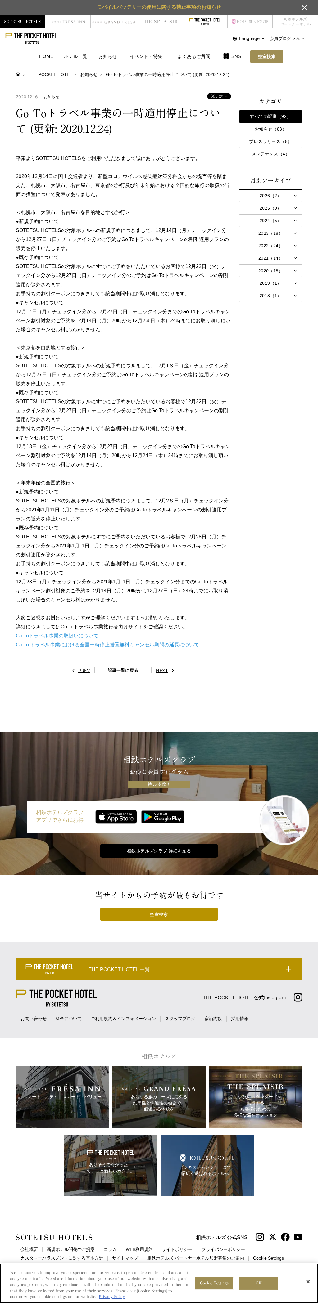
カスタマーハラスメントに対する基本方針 (61, 1258)
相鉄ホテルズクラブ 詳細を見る (159, 850)
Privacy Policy (112, 1297)
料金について (69, 1018)
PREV (84, 670)
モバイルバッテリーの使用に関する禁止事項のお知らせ (159, 7)
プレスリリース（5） (270, 141)
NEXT (162, 670)
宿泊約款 (213, 1018)
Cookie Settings (214, 1283)
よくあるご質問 (194, 56)
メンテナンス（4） (271, 153)
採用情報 (239, 1018)
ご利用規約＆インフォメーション (123, 1018)
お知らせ (107, 56)
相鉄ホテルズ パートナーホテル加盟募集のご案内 (195, 1258)
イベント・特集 (146, 56)
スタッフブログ (180, 1018)
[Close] (308, 1281)
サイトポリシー (177, 1249)
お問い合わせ (33, 1018)
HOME (46, 56)
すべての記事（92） (270, 116)
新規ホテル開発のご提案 (71, 1249)
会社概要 (29, 1249)
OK (259, 1283)
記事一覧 (123, 670)
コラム (110, 1249)
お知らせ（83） (271, 129)
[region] (159, 1283)
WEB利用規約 (139, 1249)
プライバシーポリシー (223, 1249)
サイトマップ (125, 1258)
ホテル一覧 (75, 56)
